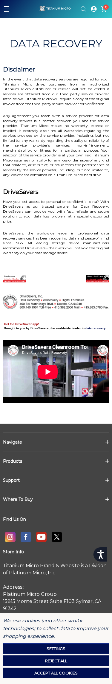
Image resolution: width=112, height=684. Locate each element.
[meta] (26, 537)
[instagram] (10, 537)
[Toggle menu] (6, 9)
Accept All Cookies (56, 673)
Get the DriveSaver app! (21, 324)
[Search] (83, 9)
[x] (57, 537)
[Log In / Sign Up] (93, 9)
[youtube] (41, 537)
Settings (56, 648)
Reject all (56, 660)
